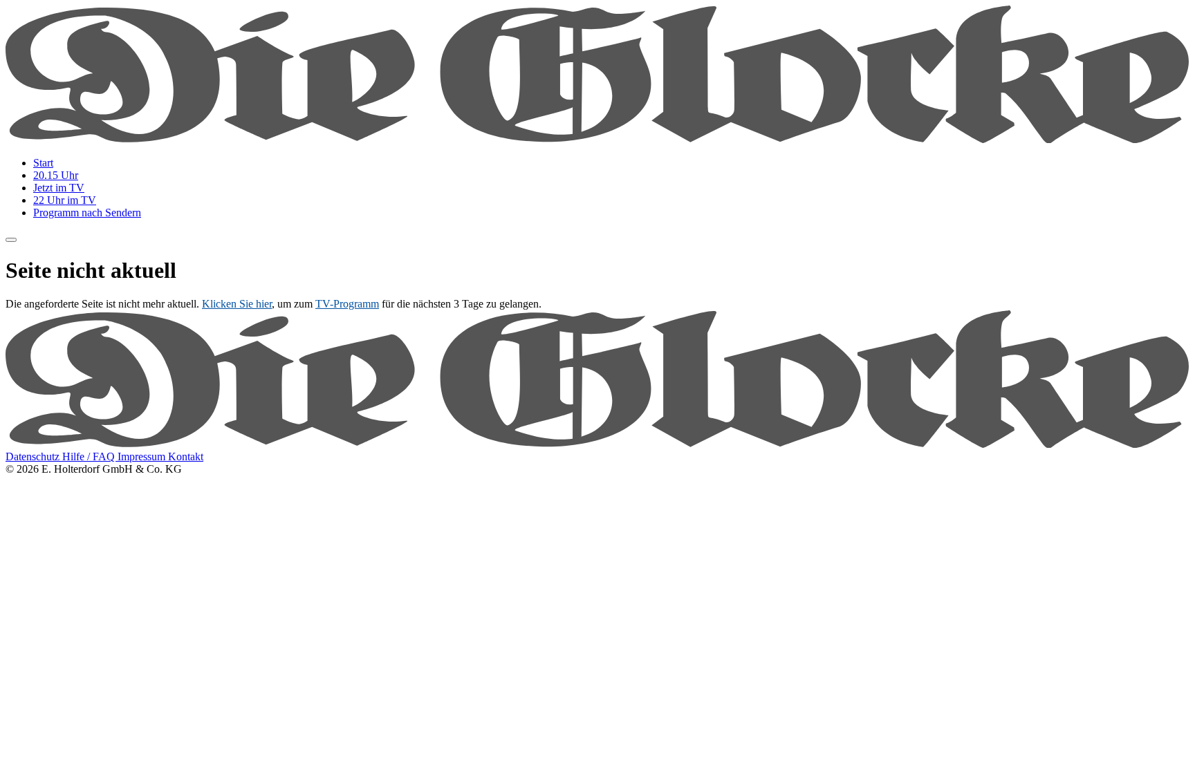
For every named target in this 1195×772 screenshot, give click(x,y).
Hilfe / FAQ (90, 456)
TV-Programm (347, 304)
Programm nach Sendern (87, 212)
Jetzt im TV (58, 188)
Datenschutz (34, 456)
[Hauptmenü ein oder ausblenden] (11, 240)
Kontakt (185, 456)
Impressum (143, 456)
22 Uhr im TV (64, 200)
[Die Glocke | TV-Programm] (597, 139)
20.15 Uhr (55, 175)
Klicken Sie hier (237, 304)
